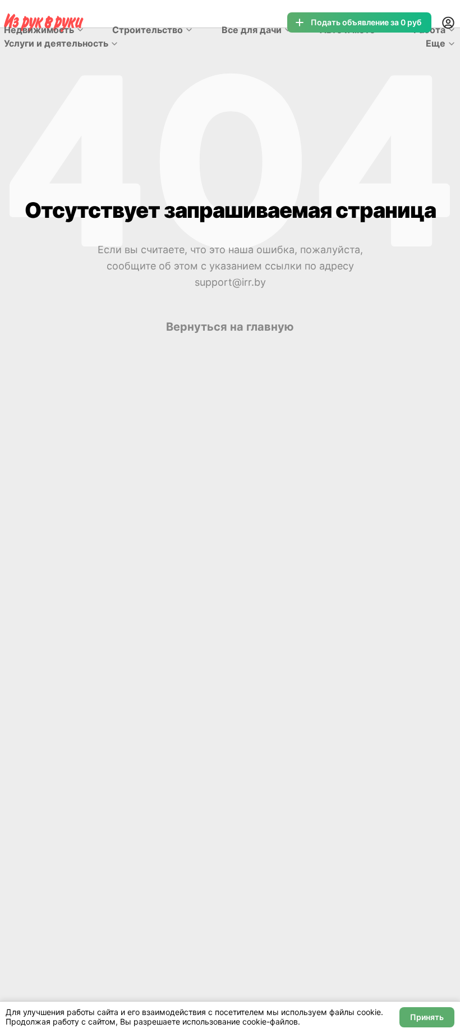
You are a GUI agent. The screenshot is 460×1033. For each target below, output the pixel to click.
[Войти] (448, 22)
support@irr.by (230, 282)
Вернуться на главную (230, 326)
